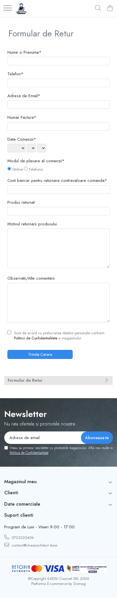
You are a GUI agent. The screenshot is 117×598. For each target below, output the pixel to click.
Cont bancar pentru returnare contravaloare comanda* (57, 181)
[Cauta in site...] (98, 8)
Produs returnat (21, 202)
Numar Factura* (21, 118)
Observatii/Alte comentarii (31, 278)
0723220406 (22, 537)
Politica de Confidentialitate (29, 452)
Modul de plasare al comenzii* (35, 161)
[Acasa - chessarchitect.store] (21, 8)
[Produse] (7, 8)
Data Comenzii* (21, 139)
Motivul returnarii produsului (32, 224)
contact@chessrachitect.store (34, 545)
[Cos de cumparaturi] (110, 8)
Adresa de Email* (23, 96)
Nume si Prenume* (24, 52)
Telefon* (15, 74)
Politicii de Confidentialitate (35, 338)
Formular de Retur (25, 380)
